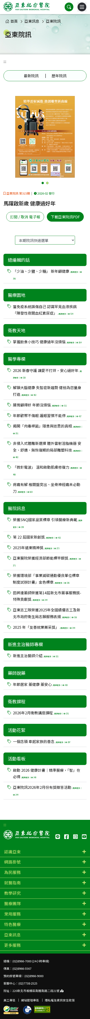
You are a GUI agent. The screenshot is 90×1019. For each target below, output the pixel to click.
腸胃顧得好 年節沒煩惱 (40, 405)
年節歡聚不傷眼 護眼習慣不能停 (47, 415)
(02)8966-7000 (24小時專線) (30, 961)
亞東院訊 (53, 21)
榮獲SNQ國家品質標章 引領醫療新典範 (47, 522)
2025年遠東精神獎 (36, 547)
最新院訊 (31, 75)
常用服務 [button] (12, 914)
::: (4, 61)
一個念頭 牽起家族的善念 (41, 741)
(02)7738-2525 (27, 983)
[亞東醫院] (26, 7)
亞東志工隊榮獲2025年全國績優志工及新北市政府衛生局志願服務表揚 (46, 613)
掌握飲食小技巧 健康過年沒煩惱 (47, 341)
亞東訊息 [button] (12, 935)
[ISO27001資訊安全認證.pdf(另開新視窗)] (27, 1010)
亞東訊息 (31, 21)
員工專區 (9, 1000)
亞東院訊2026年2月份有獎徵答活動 (47, 790)
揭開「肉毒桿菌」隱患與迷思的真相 (48, 429)
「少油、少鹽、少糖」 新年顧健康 (46, 274)
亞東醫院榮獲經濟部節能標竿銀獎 (46, 561)
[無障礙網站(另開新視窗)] (42, 1009)
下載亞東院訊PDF (65, 217)
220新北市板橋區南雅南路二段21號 (36, 990)
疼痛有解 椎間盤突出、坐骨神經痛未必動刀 (46, 488)
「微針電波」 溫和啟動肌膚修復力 (46, 470)
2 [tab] (47, 183)
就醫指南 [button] (12, 883)
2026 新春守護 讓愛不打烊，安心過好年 (47, 373)
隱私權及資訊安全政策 (60, 1000)
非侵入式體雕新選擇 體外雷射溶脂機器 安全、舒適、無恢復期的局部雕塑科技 (48, 449)
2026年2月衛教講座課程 (41, 712)
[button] (69, 7)
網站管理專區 (30, 1000)
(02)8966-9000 (33, 976)
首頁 (14, 21)
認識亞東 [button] (12, 852)
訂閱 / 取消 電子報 (25, 217)
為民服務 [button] (12, 872)
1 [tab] (43, 183)
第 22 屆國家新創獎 (37, 537)
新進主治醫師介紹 (35, 655)
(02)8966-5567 (21, 968)
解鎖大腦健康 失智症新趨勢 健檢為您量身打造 (47, 391)
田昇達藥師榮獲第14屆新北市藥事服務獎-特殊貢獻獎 (47, 596)
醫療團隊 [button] (12, 903)
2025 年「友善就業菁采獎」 (44, 627)
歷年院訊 (59, 75)
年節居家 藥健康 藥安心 (40, 684)
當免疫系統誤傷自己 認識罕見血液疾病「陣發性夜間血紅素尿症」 (45, 310)
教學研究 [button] (12, 893)
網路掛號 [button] (12, 862)
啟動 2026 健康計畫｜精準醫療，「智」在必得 (46, 773)
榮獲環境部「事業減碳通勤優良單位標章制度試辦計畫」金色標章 (46, 579)
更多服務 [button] (12, 945)
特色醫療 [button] (12, 924)
